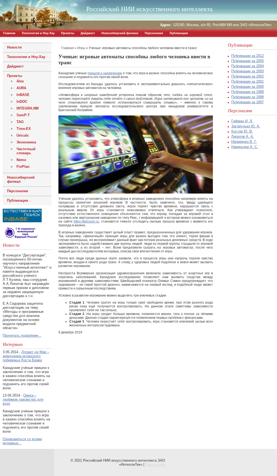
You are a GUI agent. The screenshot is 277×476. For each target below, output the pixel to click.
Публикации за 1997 (247, 102)
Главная (9, 33)
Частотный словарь (26, 151)
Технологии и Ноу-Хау (38, 33)
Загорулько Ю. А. (245, 126)
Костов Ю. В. (242, 131)
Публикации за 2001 (247, 81)
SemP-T (23, 115)
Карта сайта (155, 464)
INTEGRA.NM (28, 108)
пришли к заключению (105, 73)
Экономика (26, 142)
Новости (14, 47)
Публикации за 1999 (247, 92)
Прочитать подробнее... (22, 335)
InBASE (23, 95)
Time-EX (24, 129)
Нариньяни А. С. (244, 147)
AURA (21, 88)
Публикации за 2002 (247, 76)
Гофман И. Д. (242, 121)
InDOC (22, 101)
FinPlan (23, 167)
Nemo (21, 160)
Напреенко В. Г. (244, 142)
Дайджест (88, 33)
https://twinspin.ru (86, 221)
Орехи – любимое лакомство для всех (23, 399)
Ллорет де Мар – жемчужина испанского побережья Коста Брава (26, 356)
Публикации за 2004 (247, 66)
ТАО (20, 122)
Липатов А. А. (242, 136)
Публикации (179, 33)
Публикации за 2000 (247, 87)
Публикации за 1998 (247, 97)
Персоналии (154, 33)
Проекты (67, 33)
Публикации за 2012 (247, 56)
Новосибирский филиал (119, 33)
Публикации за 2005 (247, 61)
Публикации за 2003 (247, 71)
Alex (20, 81)
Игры (81, 48)
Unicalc (23, 135)
